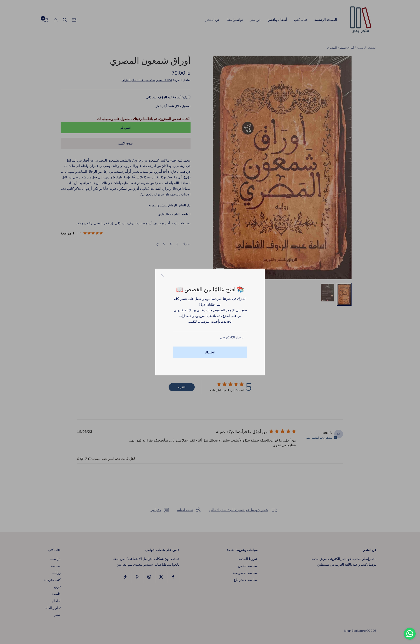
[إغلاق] (162, 275)
